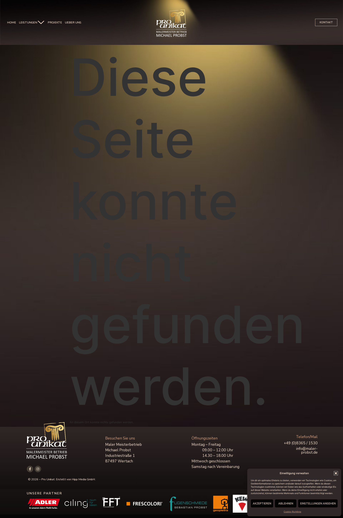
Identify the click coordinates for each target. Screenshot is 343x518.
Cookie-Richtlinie (292, 511)
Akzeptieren (262, 503)
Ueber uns (73, 22)
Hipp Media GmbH (83, 479)
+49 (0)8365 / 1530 (301, 443)
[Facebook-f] (30, 469)
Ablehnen (285, 503)
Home (11, 22)
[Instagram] (38, 469)
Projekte (55, 22)
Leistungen (28, 22)
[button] (336, 473)
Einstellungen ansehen (318, 503)
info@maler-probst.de (307, 450)
